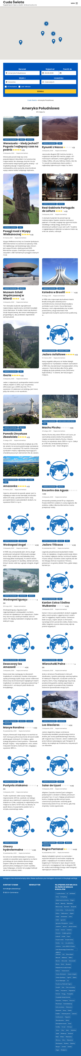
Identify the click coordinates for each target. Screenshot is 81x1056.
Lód (63, 954)
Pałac (57, 990)
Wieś (57, 1037)
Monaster (64, 961)
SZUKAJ (40, 91)
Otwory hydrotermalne (19, 848)
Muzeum (68, 964)
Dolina (57, 913)
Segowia (67, 1017)
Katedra (69, 930)
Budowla (66, 907)
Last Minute (25, 86)
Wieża (62, 1037)
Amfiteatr (72, 893)
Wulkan (66, 1043)
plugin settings (72, 878)
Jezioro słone (72, 926)
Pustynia (65, 1000)
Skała (67, 1020)
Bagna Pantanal (59, 849)
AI (67, 893)
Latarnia (58, 946)
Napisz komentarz (22, 153)
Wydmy (72, 1043)
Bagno (72, 900)
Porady (22, 139)
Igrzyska (63, 920)
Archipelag (63, 897)
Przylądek (70, 994)
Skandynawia (60, 1020)
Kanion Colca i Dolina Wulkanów (56, 604)
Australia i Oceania (10, 227)
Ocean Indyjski (72, 974)
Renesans (69, 1007)
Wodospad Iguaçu (20, 601)
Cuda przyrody (69, 910)
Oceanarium (65, 971)
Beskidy (63, 903)
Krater (63, 936)
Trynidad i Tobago (64, 350)
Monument (72, 961)
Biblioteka (70, 903)
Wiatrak (70, 1033)
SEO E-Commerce (11, 892)
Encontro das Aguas (55, 492)
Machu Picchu (57, 427)
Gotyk (57, 916)
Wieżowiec (69, 1037)
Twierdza (73, 1030)
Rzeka (70, 1010)
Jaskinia (58, 926)
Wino (63, 1040)
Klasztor (58, 933)
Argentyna (23, 596)
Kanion (63, 930)
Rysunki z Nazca (58, 147)
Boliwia (61, 541)
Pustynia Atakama (20, 787)
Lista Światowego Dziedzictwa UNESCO (65, 950)
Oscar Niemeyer (60, 980)
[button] (20, 42)
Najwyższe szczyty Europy (63, 967)
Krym (68, 936)
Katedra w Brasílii (60, 292)
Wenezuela (30, 139)
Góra (70, 916)
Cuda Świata (32, 100)
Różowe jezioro (66, 1013)
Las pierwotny (69, 943)
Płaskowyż (59, 1004)
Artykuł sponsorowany (62, 900)
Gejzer (72, 913)
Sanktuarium (59, 1017)
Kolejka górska (66, 933)
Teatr (67, 1030)
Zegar (57, 1050)
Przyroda (58, 1000)
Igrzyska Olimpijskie (62, 923)
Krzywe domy (69, 940)
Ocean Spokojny (60, 977)
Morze (57, 964)
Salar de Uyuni (58, 785)
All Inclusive (12, 86)
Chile (20, 227)
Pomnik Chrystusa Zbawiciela (16, 435)
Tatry (62, 1030)
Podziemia (64, 990)
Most (62, 964)
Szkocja (69, 1027)
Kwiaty (58, 943)
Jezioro (65, 926)
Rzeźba (58, 1013)
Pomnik (58, 994)
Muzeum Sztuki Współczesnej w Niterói (13, 295)
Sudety (58, 1027)
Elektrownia (64, 913)
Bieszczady (59, 907)
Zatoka (70, 1046)
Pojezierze (72, 990)
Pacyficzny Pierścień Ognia (64, 984)
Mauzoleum (69, 954)
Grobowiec (64, 916)
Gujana (30, 721)
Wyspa (58, 1046)
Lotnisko (58, 954)
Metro (70, 957)
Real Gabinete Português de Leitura (58, 209)
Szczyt (63, 1027)
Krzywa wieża (60, 940)
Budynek (73, 907)
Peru (60, 143)
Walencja (63, 1033)
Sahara (74, 1013)
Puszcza (72, 1000)
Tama (57, 1030)
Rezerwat (58, 1010)
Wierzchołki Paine (59, 665)
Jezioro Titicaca (59, 544)
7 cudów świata (60, 893)
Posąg (63, 994)
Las (62, 943)
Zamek (64, 1046)
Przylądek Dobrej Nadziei (63, 997)
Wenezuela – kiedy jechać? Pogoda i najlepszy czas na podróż (21, 146)
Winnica (58, 1040)
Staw (69, 1023)
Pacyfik (58, 987)
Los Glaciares (57, 725)
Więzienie (70, 1040)
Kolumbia (30, 480)
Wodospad (59, 1043)
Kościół (58, 936)
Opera (74, 977)
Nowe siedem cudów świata (12, 430)
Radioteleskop (67, 1004)
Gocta (13, 375)
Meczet (58, 957)
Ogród (69, 977)
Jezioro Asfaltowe (60, 354)
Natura (58, 971)
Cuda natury (59, 910)
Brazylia (61, 204)
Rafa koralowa (60, 1007)
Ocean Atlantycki (61, 974)
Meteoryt (64, 957)
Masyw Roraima (20, 727)
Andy (57, 897)
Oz (68, 980)
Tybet (57, 1033)
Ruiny (64, 1010)
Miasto (58, 961)
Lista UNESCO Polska (68, 946)
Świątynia (64, 1050)
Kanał (57, 930)
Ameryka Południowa (10, 139)
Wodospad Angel (21, 544)
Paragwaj (46, 845)
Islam (71, 923)
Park (63, 987)
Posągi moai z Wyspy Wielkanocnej (18, 233)
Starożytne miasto (61, 1023)
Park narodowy (70, 987)
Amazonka (16, 486)
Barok (57, 903)
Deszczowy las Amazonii (15, 665)
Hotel (57, 920)
